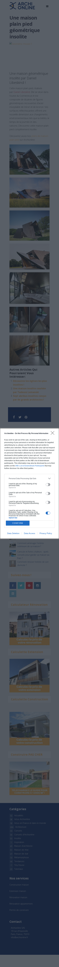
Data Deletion (13, 533)
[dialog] (29, 483)
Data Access (29, 533)
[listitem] (29, 478)
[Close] (53, 434)
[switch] (48, 484)
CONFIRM (17, 523)
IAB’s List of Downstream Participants (29, 466)
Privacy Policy (46, 533)
